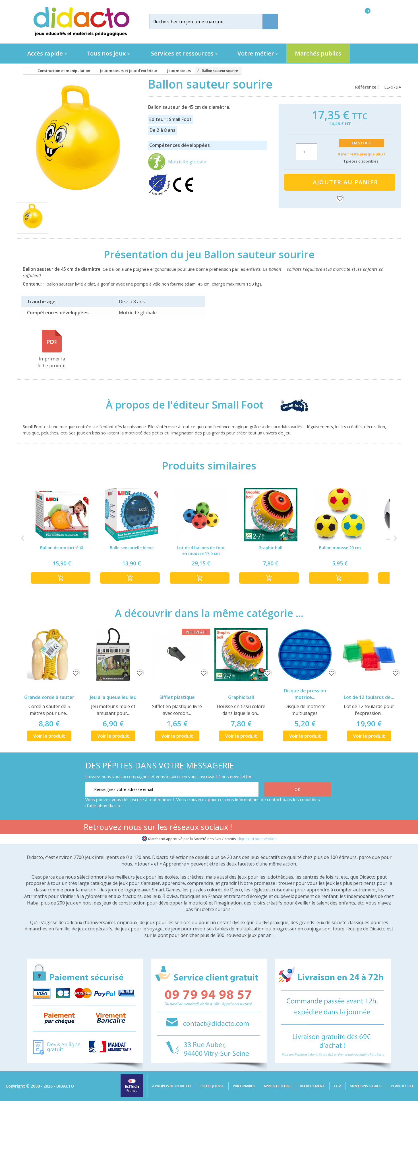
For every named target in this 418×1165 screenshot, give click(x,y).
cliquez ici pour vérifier (256, 838)
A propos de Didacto (171, 1086)
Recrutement (312, 1086)
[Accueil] (25, 70)
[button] (22, 538)
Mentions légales (366, 1086)
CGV (337, 1086)
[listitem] (62, 538)
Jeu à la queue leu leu (113, 697)
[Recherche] (270, 21)
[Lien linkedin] (325, 827)
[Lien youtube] (290, 827)
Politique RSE (212, 1086)
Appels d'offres (277, 1086)
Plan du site (402, 1086)
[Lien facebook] (272, 827)
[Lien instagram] (307, 827)
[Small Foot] (289, 405)
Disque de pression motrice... (305, 694)
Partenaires (244, 1086)
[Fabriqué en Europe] (160, 194)
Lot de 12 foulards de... (369, 697)
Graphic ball (241, 697)
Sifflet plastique (177, 697)
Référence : (368, 87)
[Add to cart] (60, 578)
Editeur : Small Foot (170, 119)
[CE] (183, 194)
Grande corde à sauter (49, 697)
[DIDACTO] (81, 21)
